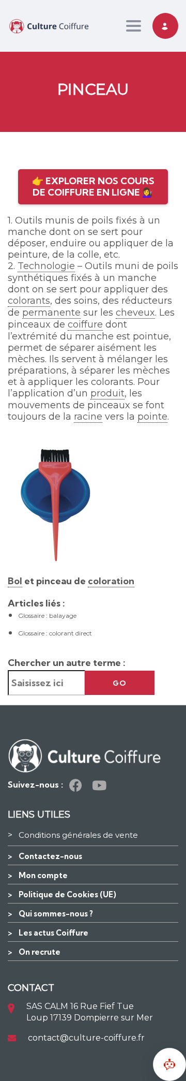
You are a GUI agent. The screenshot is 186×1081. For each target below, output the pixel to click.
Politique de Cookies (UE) (67, 894)
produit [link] (107, 393)
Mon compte (43, 875)
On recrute (39, 952)
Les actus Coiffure (53, 933)
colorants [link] (29, 300)
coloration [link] (111, 581)
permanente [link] (51, 312)
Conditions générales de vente (78, 835)
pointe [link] (152, 416)
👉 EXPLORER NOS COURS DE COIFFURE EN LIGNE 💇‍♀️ (93, 186)
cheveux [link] (135, 312)
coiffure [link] (85, 324)
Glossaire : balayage (47, 615)
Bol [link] (15, 581)
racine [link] (88, 416)
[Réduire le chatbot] (169, 1064)
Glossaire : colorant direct (55, 633)
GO (120, 683)
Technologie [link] (46, 266)
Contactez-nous (50, 856)
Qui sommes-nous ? (56, 914)
